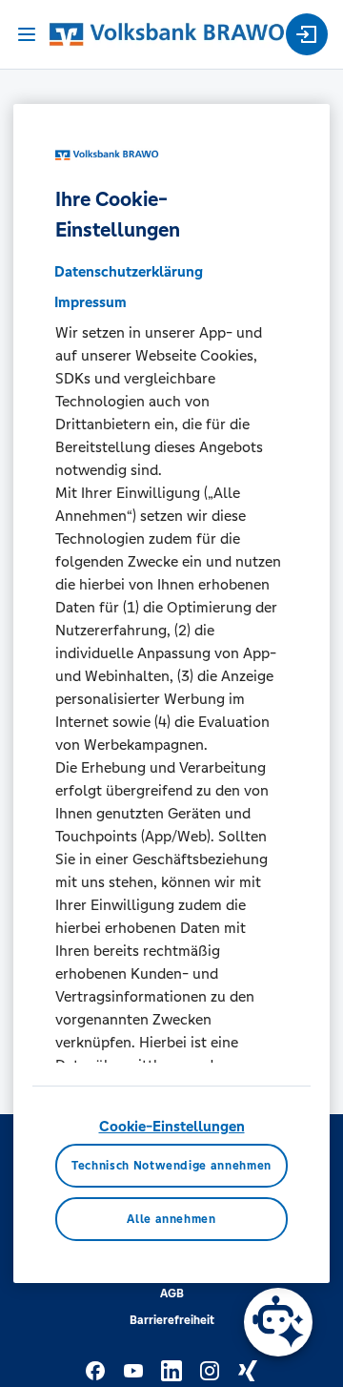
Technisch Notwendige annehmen (171, 1165)
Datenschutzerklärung (128, 271)
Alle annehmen (171, 1219)
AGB (172, 1293)
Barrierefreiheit (172, 1320)
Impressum (90, 302)
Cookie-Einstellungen (172, 1126)
